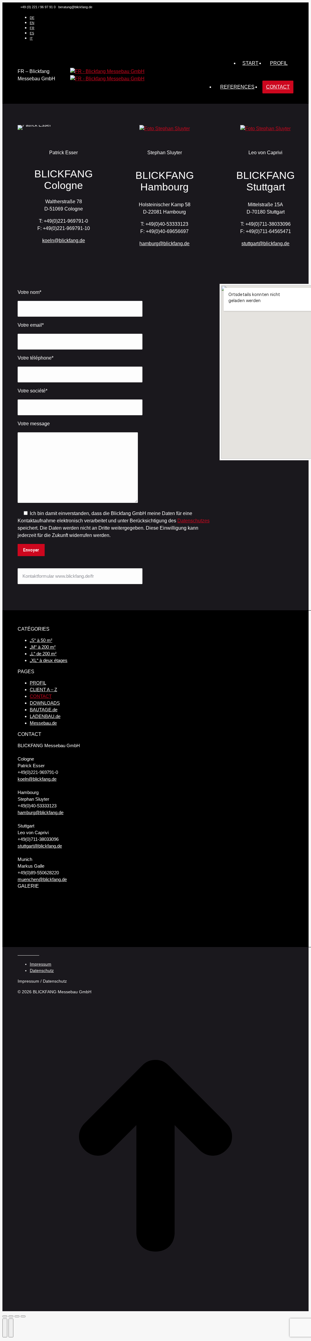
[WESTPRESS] (169, 930)
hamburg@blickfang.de (164, 243)
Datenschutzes (193, 520)
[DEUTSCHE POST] (29, 930)
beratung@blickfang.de (75, 7)
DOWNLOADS (45, 702)
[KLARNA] (286, 907)
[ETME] (193, 907)
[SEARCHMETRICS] (146, 930)
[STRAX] (216, 930)
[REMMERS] (216, 907)
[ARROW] (146, 907)
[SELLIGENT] (123, 930)
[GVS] (52, 907)
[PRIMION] (99, 930)
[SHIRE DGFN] (263, 930)
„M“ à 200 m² (43, 647)
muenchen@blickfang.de (42, 879)
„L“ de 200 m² (43, 653)
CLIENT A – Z (43, 689)
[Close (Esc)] (4, 1316)
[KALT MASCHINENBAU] (99, 907)
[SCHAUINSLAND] (123, 907)
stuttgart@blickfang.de (265, 243)
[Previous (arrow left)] (4, 1327)
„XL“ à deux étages (48, 660)
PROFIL (38, 682)
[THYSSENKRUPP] (76, 907)
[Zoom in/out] (23, 1316)
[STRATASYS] (29, 907)
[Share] (11, 1316)
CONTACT (41, 696)
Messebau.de (43, 723)
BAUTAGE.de (43, 709)
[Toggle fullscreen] (17, 1316)
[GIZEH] (239, 930)
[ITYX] (169, 907)
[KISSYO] (52, 930)
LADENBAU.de (45, 716)
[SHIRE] (286, 930)
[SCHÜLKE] (239, 907)
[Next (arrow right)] (11, 1327)
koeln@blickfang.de (63, 240)
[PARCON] (76, 930)
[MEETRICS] (263, 907)
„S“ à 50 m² (41, 640)
